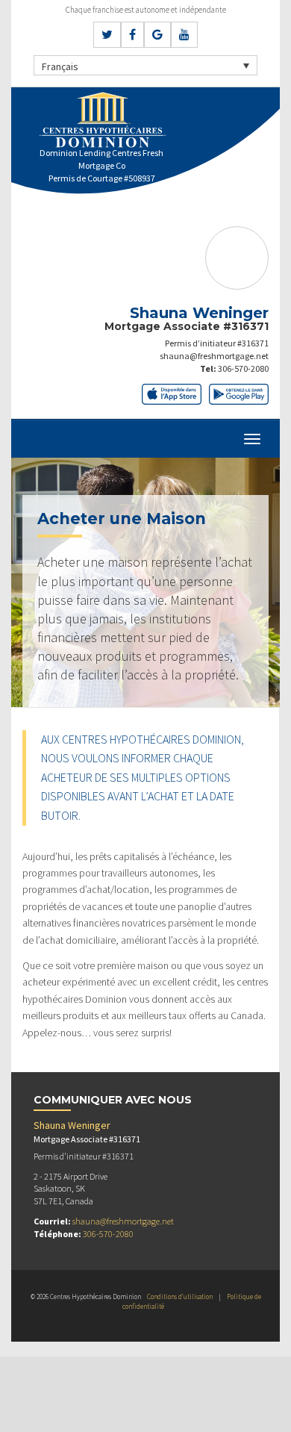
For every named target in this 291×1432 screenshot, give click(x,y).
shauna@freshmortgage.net (214, 355)
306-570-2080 (243, 368)
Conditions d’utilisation (180, 1296)
